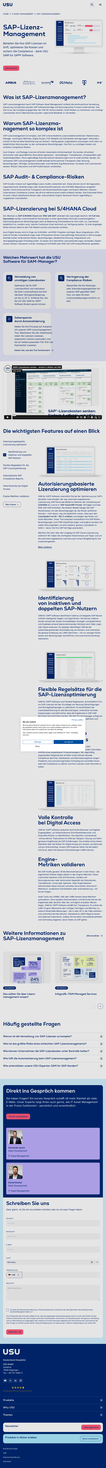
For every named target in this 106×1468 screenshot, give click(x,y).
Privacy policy (77, 720)
